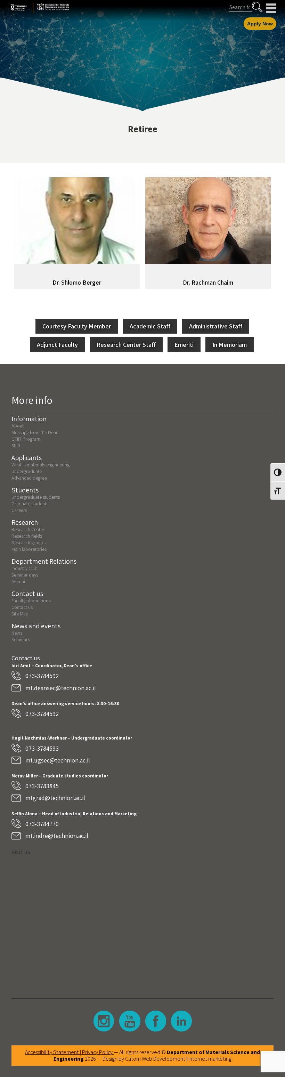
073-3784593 (42, 748)
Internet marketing (209, 1058)
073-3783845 (42, 786)
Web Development (163, 1058)
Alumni (18, 581)
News (16, 632)
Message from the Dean (34, 432)
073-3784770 (42, 824)
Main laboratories (29, 549)
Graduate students (29, 503)
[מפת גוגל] (142, 922)
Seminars (20, 639)
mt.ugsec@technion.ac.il (57, 760)
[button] (257, 7)
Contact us (22, 607)
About (17, 425)
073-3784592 (42, 676)
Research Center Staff (126, 345)
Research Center (27, 529)
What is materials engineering (40, 464)
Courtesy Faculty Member (76, 326)
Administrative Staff (215, 326)
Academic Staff (150, 326)
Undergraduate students (35, 497)
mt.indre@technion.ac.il (56, 836)
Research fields (26, 535)
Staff (16, 445)
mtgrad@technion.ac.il (55, 798)
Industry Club (24, 568)
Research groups (28, 542)
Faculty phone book (31, 600)
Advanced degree (29, 477)
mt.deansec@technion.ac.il (60, 688)
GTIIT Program (25, 438)
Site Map (19, 613)
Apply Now (260, 23)
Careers (19, 510)
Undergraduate (26, 471)
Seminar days (24, 574)
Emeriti (184, 345)
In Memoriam (229, 345)
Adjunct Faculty (57, 345)
